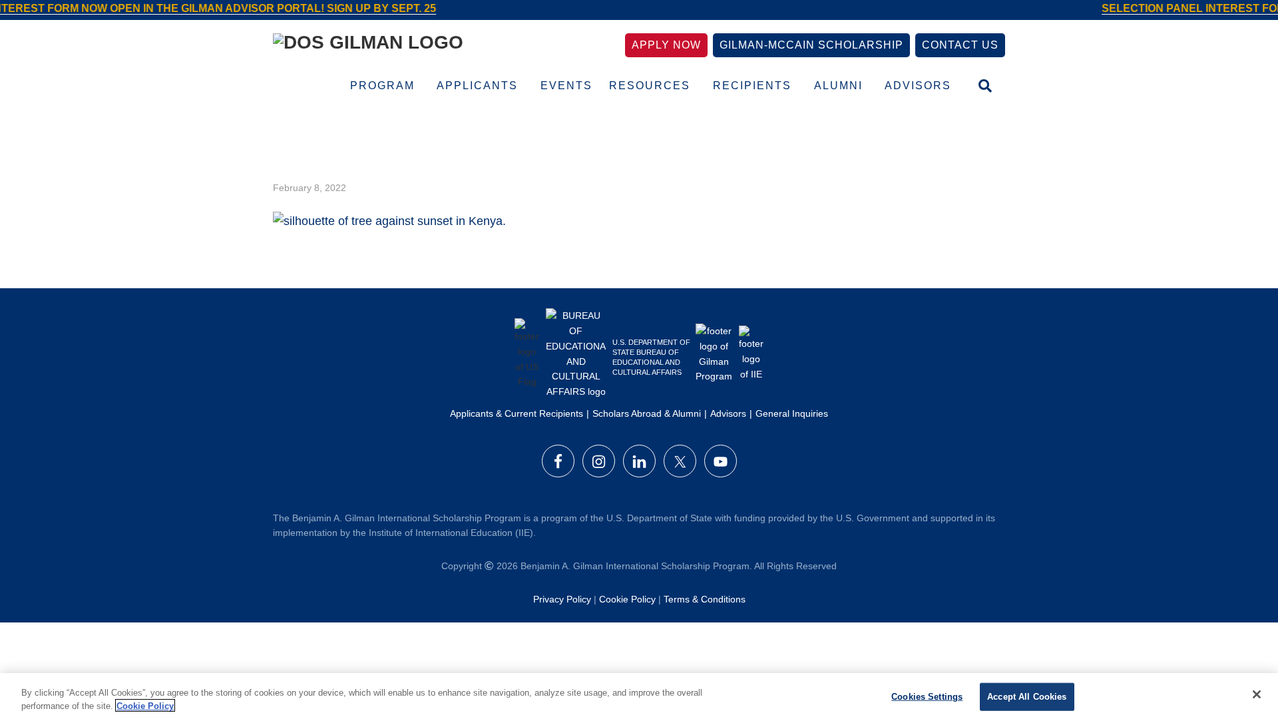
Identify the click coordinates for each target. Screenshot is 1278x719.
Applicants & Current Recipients (516, 413)
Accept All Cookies (1026, 697)
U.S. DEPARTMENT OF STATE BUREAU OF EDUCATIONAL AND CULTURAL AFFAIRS (651, 357)
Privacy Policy (562, 599)
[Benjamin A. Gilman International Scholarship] (368, 45)
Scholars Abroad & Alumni (646, 413)
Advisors (728, 413)
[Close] (1256, 694)
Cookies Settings (926, 697)
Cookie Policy (627, 599)
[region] (639, 696)
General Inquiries (791, 413)
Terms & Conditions (705, 599)
